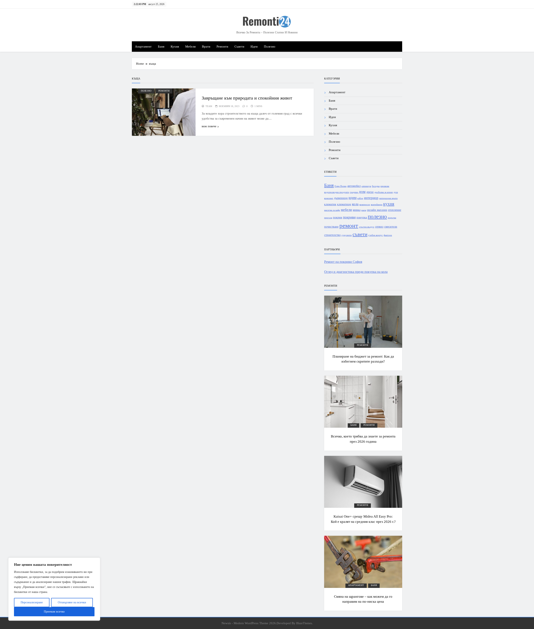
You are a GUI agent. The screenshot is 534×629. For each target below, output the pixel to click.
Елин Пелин (340, 186)
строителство (332, 235)
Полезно (269, 46)
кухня (388, 204)
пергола (328, 218)
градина (354, 192)
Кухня (175, 46)
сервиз (379, 226)
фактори (388, 235)
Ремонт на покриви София (343, 261)
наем (363, 210)
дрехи (370, 192)
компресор (364, 204)
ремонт (348, 225)
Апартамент (143, 46)
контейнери (376, 204)
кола (355, 204)
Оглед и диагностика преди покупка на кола (356, 272)
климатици (344, 204)
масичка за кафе (332, 210)
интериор (371, 198)
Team (208, 106)
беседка (376, 186)
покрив (337, 217)
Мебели (190, 46)
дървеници (341, 198)
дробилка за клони (383, 192)
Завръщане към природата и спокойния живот (247, 98)
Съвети (239, 46)
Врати (206, 46)
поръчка (392, 218)
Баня (161, 46)
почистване (331, 226)
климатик (330, 204)
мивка (356, 210)
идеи (352, 197)
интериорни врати (388, 198)
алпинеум (366, 186)
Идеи (254, 46)
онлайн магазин (377, 210)
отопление (394, 210)
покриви (349, 217)
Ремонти (222, 46)
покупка (361, 217)
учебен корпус (375, 235)
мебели (346, 210)
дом (362, 191)
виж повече (209, 126)
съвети (360, 234)
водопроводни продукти (336, 192)
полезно (377, 216)
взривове (384, 186)
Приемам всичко (54, 611)
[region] (54, 589)
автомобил (354, 186)
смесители (390, 226)
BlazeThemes (304, 623)
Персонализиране (32, 602)
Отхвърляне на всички (72, 602)
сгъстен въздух (366, 227)
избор (360, 198)
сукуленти (346, 235)
